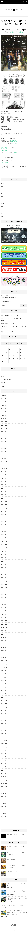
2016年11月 (4, 783)
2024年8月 (3, 475)
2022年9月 (3, 551)
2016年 (3, 216)
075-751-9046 (4, 162)
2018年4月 (3, 727)
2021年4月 (3, 607)
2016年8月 (3, 793)
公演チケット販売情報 (6, 379)
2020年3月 (3, 650)
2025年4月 (3, 448)
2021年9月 (3, 591)
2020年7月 (3, 637)
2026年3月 (3, 411)
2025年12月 (4, 421)
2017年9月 (3, 750)
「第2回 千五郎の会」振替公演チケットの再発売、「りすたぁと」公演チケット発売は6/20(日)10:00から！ (17, 912)
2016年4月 (3, 806)
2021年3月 (3, 611)
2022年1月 (3, 577)
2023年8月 (3, 514)
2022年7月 (3, 557)
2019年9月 (3, 670)
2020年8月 (3, 634)
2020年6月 (3, 640)
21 (20, 355)
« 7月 (2, 364)
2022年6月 (3, 561)
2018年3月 (3, 730)
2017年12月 (4, 740)
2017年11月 (4, 743)
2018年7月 (3, 717)
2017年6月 (3, 760)
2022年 (3, 196)
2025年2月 (3, 455)
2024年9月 (3, 471)
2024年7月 (3, 478)
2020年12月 (4, 620)
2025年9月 (3, 431)
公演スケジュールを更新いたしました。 (10, 332)
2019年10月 (4, 667)
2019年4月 (3, 687)
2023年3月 (3, 531)
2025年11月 (4, 425)
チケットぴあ (4, 147)
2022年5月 (3, 564)
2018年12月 (4, 700)
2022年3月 (3, 571)
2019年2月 (3, 694)
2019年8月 (3, 674)
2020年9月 (3, 630)
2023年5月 (3, 524)
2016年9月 (3, 790)
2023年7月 (3, 518)
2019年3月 (3, 690)
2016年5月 (3, 803)
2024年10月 (4, 468)
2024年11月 (4, 465)
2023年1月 (3, 538)
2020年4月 (3, 647)
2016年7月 (3, 796)
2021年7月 (3, 597)
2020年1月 (3, 657)
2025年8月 (3, 435)
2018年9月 (3, 710)
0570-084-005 (16, 154)
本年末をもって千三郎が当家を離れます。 (17, 834)
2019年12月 (4, 660)
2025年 (3, 186)
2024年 (3, 190)
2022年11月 (4, 544)
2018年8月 (3, 713)
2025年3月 (3, 451)
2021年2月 (3, 614)
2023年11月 (4, 504)
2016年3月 (3, 810)
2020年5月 (3, 644)
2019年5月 (3, 683)
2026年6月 (3, 402)
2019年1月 (3, 697)
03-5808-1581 (14, 141)
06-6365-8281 (14, 143)
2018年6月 (3, 720)
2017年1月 (3, 776)
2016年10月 (4, 786)
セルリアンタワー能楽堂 (16, 32)
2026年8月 (3, 395)
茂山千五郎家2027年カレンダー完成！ (10, 315)
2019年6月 (3, 680)
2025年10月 (4, 428)
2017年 (3, 213)
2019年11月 (4, 664)
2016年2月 (3, 813)
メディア (3, 376)
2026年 (3, 183)
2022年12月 (4, 541)
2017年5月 (3, 763)
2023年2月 (3, 534)
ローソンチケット (5, 150)
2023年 (3, 193)
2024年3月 (3, 491)
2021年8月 (3, 594)
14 (20, 352)
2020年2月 (3, 654)
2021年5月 (3, 604)
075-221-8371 (13, 135)
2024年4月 (3, 488)
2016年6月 (3, 800)
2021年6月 (3, 601)
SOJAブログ (4, 373)
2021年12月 (4, 581)
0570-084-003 (15, 152)
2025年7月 (3, 438)
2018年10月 (4, 707)
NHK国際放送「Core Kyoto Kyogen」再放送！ (12, 905)
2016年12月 (4, 780)
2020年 (3, 203)
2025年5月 (3, 445)
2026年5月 (3, 405)
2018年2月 (3, 733)
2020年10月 (4, 627)
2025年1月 (3, 458)
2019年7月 (3, 677)
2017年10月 (4, 747)
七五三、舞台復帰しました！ (8, 323)
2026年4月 (3, 408)
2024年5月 (3, 484)
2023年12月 (4, 501)
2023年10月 (4, 508)
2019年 (3, 206)
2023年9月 (3, 511)
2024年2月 (3, 494)
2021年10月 (4, 587)
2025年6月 (3, 441)
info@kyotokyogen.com (10, 297)
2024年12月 (4, 461)
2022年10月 (4, 547)
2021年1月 (3, 617)
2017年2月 (3, 773)
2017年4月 (3, 766)
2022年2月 (3, 574)
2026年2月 (3, 415)
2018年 (3, 210)
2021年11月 (4, 584)
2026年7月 (3, 398)
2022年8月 (3, 554)
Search (23, 305)
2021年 (3, 200)
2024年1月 (3, 498)
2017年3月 (3, 770)
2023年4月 (3, 528)
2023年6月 (3, 521)
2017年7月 (3, 757)
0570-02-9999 (4, 148)
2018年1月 (3, 737)
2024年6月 (3, 481)
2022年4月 (3, 567)
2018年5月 (3, 723)
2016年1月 (3, 816)
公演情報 (3, 383)
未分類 (2, 386)
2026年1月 (3, 418)
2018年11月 (4, 703)
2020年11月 (4, 624)
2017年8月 (3, 753)
